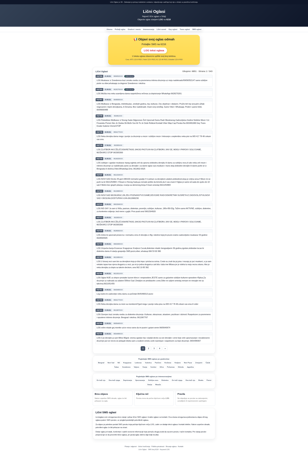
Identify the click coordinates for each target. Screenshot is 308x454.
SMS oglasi (196, 29)
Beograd (101, 363)
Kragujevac (127, 363)
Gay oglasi (173, 29)
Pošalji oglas (120, 29)
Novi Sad (111, 363)
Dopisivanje (127, 380)
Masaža (158, 385)
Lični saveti (161, 29)
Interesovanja (148, 29)
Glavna (109, 29)
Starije (149, 385)
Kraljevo (178, 363)
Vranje (144, 367)
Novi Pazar (188, 363)
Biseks (200, 380)
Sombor (153, 367)
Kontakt (180, 446)
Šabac (116, 367)
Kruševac (167, 363)
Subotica (148, 363)
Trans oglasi (185, 29)
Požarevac (171, 367)
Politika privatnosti (157, 446)
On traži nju (101, 380)
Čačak (208, 363)
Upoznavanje (140, 380)
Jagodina (190, 367)
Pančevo (158, 363)
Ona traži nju (190, 380)
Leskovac (138, 363)
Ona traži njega (114, 380)
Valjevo (136, 367)
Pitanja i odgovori (131, 446)
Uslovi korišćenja (144, 446)
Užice (162, 367)
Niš (119, 363)
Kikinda (181, 367)
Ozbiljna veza (153, 380)
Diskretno (165, 380)
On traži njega (177, 380)
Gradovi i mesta (134, 29)
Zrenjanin (198, 363)
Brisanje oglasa (171, 446)
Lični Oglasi (154, 11)
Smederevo (126, 367)
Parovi (209, 380)
